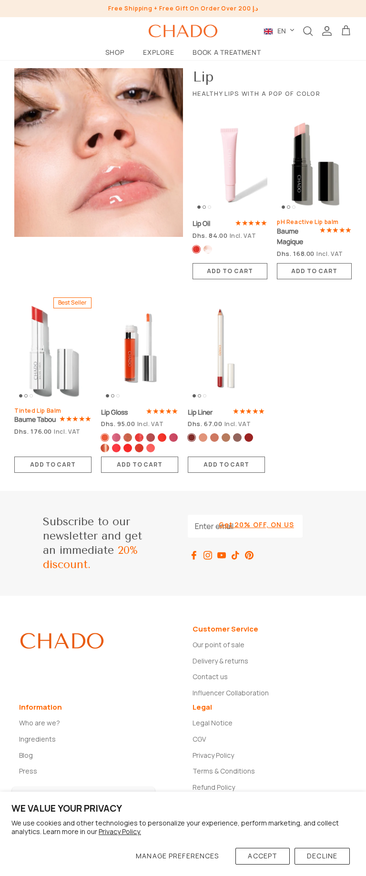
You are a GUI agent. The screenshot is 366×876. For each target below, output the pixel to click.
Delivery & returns (220, 660)
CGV (199, 739)
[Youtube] (221, 555)
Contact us (210, 676)
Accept (262, 855)
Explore (158, 52)
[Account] (327, 31)
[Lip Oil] (230, 163)
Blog (26, 755)
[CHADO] (183, 31)
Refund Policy (214, 787)
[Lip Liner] (226, 349)
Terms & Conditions (224, 770)
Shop (115, 52)
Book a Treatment (227, 52)
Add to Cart (230, 271)
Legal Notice (213, 722)
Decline (322, 855)
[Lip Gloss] (139, 349)
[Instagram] (207, 555)
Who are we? (39, 722)
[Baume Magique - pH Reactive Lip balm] (314, 163)
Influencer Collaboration (231, 692)
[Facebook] (194, 555)
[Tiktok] (235, 555)
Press (28, 770)
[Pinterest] (249, 555)
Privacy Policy (213, 755)
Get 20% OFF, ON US (256, 524)
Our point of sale (218, 644)
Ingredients (37, 739)
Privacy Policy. (120, 831)
